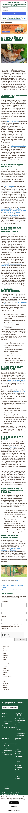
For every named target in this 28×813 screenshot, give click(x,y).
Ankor (18, 744)
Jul (3, 661)
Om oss (6, 716)
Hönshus (5, 655)
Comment (5, 601)
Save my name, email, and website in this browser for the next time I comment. (12, 626)
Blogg (5, 748)
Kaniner (5, 666)
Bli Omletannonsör (8, 753)
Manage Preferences (14, 810)
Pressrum (6, 723)
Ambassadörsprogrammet (11, 743)
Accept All (14, 803)
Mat (4, 674)
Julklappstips (6, 664)
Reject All (14, 806)
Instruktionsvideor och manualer (21, 734)
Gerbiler (5, 649)
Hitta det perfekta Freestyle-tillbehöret (13, 590)
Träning (5, 687)
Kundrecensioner (8, 721)
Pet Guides (18, 756)
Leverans (19, 724)
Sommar (5, 683)
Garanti (19, 729)
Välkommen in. (14, 794)
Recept (5, 681)
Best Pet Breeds (18, 739)
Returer (19, 727)
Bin (17, 763)
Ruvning (6, 786)
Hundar (5, 657)
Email (3, 616)
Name (3, 610)
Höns (17, 580)
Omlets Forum (8, 746)
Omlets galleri (8, 750)
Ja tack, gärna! (14, 13)
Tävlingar (5, 685)
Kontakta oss (20, 718)
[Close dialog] (25, 2)
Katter (5, 668)
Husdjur (5, 659)
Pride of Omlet (7, 677)
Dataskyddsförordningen (10, 727)
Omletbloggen (6, 22)
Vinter (4, 692)
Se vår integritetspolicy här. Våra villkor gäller (16, 19)
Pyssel (4, 679)
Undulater (6, 689)
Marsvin (5, 672)
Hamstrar (6, 651)
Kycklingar (6, 670)
